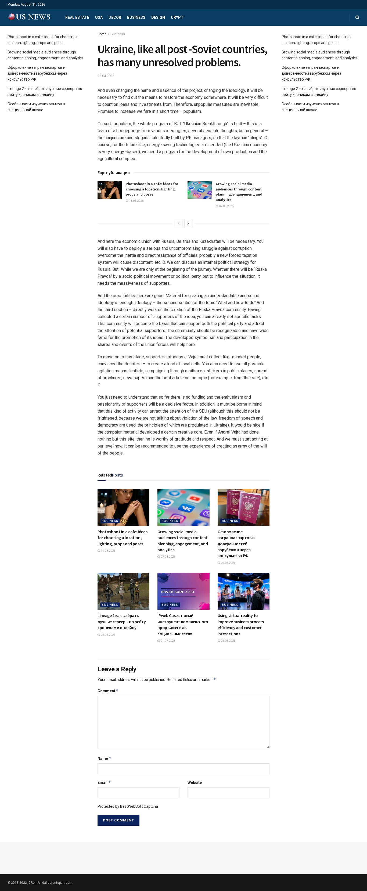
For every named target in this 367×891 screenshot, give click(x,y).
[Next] (188, 223)
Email (104, 782)
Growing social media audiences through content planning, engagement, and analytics (239, 191)
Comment (108, 690)
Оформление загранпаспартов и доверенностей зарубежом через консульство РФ (236, 543)
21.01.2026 (227, 641)
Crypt (177, 17)
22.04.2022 (106, 76)
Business (136, 17)
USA (99, 17)
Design (158, 17)
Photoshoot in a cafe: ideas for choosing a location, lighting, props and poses (152, 189)
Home (102, 34)
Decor (115, 17)
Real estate (77, 17)
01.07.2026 (167, 641)
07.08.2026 (225, 206)
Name (104, 758)
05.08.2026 (107, 635)
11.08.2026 (135, 201)
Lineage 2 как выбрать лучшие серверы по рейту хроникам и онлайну (122, 621)
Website (195, 782)
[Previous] (179, 223)
